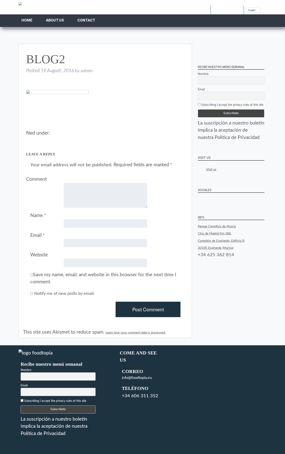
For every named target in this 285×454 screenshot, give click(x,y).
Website (39, 254)
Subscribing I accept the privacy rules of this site (232, 104)
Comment (36, 179)
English (252, 10)
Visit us (204, 158)
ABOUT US (55, 20)
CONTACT (86, 20)
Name (38, 215)
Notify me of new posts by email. (64, 293)
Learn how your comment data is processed (135, 332)
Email (37, 235)
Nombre (203, 74)
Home (26, 20)
